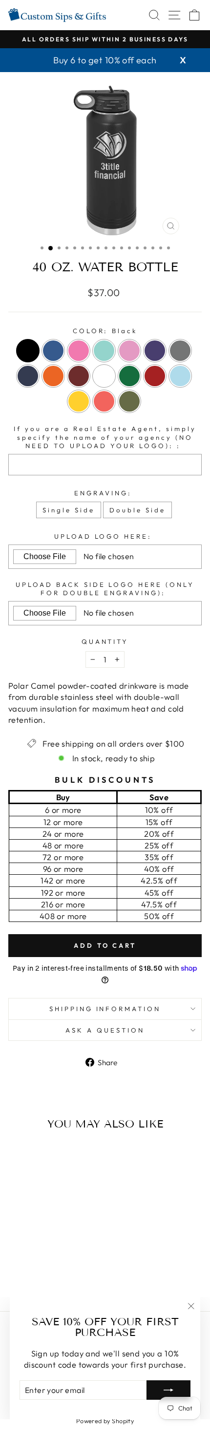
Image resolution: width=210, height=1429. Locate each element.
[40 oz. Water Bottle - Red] (22, 1278)
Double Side (137, 510)
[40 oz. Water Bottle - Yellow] (45, 1278)
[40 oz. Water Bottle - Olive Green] (67, 1278)
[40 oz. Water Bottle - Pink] (39, 1259)
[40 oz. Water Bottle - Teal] (50, 1259)
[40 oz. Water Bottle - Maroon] (50, 1269)
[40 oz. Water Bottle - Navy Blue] (28, 1269)
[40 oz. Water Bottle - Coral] (56, 1278)
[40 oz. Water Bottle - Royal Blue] (28, 1259)
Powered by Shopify (105, 1421)
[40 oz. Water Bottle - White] (61, 1269)
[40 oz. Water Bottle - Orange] (39, 1269)
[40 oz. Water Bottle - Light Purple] (61, 1259)
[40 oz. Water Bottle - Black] (17, 1259)
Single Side (68, 510)
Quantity (105, 641)
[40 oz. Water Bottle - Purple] (73, 1259)
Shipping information (105, 1009)
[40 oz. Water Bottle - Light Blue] (34, 1278)
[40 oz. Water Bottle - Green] (73, 1269)
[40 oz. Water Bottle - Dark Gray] (17, 1269)
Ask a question (105, 1030)
